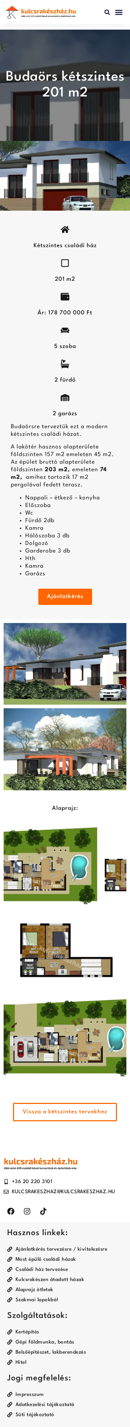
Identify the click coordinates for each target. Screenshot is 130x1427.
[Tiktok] (43, 1211)
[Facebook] (11, 1211)
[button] (107, 12)
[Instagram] (27, 1211)
